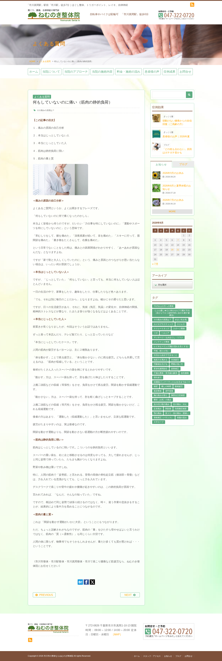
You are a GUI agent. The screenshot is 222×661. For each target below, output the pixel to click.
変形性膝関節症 (160, 369)
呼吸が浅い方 (177, 364)
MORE (172, 211)
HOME (32, 61)
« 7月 (155, 264)
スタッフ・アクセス (152, 656)
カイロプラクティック (163, 324)
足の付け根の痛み (161, 404)
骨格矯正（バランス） (163, 417)
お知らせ (161, 164)
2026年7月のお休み (173, 200)
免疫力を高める (160, 360)
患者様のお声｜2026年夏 (176, 136)
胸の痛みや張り (160, 395)
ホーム (33, 71)
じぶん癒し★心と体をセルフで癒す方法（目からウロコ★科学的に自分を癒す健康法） (172, 312)
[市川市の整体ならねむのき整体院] (54, 16)
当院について (51, 71)
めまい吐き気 (181, 319)
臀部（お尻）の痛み (162, 400)
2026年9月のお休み (173, 173)
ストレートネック (161, 328)
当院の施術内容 (102, 71)
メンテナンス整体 (161, 342)
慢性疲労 (158, 377)
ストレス (181, 324)
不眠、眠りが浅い (161, 351)
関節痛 (168, 409)
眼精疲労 (179, 386)
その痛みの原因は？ (45, 110)
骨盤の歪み (182, 417)
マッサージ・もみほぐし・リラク (168, 337)
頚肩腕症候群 (181, 409)
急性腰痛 (185, 373)
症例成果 (169, 71)
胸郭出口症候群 (178, 395)
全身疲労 (175, 360)
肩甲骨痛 (169, 391)
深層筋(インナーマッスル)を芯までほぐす (172, 382)
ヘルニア (165, 333)
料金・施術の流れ (128, 71)
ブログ (183, 164)
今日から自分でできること (165, 355)
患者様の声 (152, 71)
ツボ (156, 333)
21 (178, 250)
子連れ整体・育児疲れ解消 (165, 373)
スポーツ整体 (179, 328)
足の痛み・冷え (180, 404)
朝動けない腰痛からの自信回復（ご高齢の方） (177, 122)
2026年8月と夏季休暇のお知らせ (177, 187)
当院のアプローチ (76, 71)
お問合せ (185, 71)
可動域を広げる (160, 364)
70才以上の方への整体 (164, 306)
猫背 (156, 386)
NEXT (128, 595)
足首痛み (158, 409)
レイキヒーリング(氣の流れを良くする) (171, 346)
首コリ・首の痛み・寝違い (177, 413)
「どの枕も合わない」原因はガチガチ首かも (177, 151)
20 (172, 250)
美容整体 (158, 391)
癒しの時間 (166, 386)
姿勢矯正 (175, 369)
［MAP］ (116, 634)
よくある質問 (45, 61)
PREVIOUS (46, 595)
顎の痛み (158, 413)
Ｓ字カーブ (158, 422)
